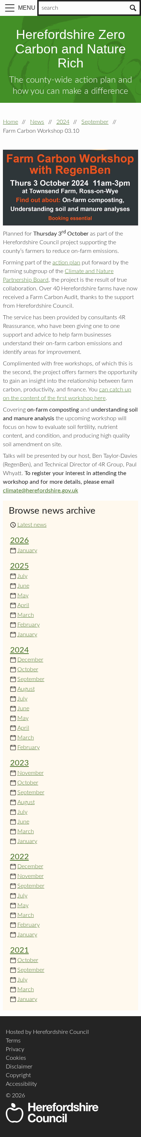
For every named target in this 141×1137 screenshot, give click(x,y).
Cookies (16, 1058)
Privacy (15, 1049)
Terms (13, 1041)
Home (10, 122)
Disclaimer (19, 1067)
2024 (62, 122)
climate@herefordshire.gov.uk (40, 490)
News (37, 122)
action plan (66, 262)
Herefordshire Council (52, 1113)
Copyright (18, 1075)
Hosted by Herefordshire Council (47, 1032)
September (94, 122)
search (50, 8)
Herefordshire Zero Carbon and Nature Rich (70, 48)
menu (26, 8)
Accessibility (21, 1084)
